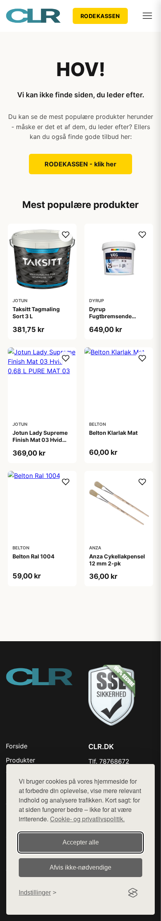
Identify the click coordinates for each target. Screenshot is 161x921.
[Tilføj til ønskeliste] (66, 235)
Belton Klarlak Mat (113, 432)
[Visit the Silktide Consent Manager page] (132, 892)
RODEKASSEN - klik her (80, 164)
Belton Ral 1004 (33, 556)
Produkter (20, 760)
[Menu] (147, 16)
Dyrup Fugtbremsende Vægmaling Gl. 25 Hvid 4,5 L (112, 320)
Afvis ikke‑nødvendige (80, 867)
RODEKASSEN (100, 16)
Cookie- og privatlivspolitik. (87, 818)
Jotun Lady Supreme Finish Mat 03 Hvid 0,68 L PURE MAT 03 (40, 439)
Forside (16, 746)
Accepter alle (81, 842)
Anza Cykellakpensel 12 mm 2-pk (117, 560)
